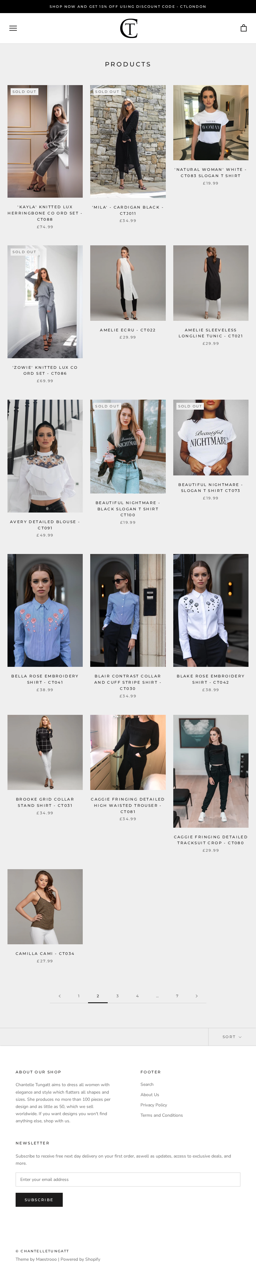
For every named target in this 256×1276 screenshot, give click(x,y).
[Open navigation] (13, 28)
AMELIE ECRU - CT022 (128, 330)
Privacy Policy (153, 1105)
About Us (149, 1095)
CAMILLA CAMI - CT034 (45, 953)
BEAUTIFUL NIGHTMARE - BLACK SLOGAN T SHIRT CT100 (128, 509)
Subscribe (39, 1199)
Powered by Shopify (80, 1259)
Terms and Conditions (161, 1115)
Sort (230, 1036)
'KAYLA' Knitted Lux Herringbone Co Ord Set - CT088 (45, 213)
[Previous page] (59, 996)
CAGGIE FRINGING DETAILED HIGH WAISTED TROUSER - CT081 (128, 805)
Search (147, 1084)
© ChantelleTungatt (42, 1251)
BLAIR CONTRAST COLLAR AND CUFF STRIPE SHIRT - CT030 (128, 682)
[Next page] (196, 996)
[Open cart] (244, 28)
